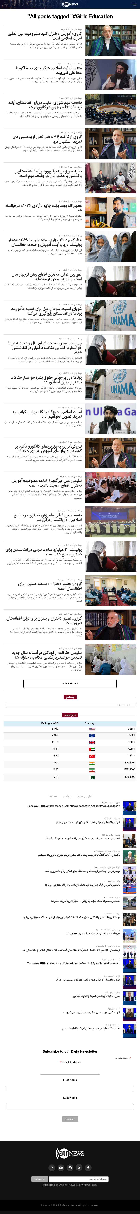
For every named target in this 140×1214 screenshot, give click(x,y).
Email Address (70, 1062)
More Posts (70, 683)
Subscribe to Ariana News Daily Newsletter (70, 1185)
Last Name (70, 1097)
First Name (70, 1079)
